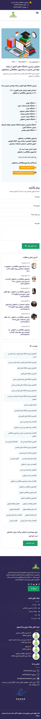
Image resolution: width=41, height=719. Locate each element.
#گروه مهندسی (14, 459)
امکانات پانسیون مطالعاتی (30, 608)
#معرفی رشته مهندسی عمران (28, 470)
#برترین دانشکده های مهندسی (27, 453)
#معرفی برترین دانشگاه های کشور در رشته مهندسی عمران (22, 355)
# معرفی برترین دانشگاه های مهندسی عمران (24, 391)
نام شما (37, 197)
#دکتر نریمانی (13, 521)
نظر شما (37, 223)
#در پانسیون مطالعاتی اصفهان (27, 492)
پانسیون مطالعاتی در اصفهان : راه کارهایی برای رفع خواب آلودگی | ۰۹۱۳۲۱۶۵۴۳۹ (19, 332)
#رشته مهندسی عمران (30, 405)
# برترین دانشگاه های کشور (28, 374)
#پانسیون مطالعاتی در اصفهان (27, 487)
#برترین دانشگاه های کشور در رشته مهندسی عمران (22, 362)
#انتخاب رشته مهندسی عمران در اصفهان (25, 427)
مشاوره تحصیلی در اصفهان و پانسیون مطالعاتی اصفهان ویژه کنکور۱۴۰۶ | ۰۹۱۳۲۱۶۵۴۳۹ (17, 307)
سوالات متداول (33, 611)
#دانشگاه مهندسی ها (12, 442)
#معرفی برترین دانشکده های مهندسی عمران (23, 385)
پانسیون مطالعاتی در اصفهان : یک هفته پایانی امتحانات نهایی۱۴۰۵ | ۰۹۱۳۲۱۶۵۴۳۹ (17, 319)
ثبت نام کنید (30, 543)
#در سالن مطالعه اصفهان (29, 509)
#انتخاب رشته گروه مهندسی (14, 515)
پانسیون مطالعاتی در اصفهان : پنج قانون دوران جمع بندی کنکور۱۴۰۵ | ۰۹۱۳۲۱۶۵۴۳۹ (17, 294)
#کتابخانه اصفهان (14, 509)
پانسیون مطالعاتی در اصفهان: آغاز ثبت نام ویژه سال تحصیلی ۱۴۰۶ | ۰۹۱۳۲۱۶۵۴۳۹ (17, 281)
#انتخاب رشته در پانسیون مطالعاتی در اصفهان (23, 481)
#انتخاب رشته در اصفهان (29, 475)
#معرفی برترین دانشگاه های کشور (26, 368)
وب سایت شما (35, 215)
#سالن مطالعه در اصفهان (29, 504)
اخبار (36, 615)
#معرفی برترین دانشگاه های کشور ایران (25, 410)
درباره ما (33, 588)
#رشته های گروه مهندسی (29, 459)
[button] (38, 12)
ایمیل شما (36, 206)
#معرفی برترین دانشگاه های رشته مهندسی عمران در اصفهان (21, 398)
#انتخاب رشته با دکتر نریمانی (28, 521)
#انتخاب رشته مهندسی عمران (28, 422)
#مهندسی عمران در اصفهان (28, 464)
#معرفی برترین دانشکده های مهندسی (25, 447)
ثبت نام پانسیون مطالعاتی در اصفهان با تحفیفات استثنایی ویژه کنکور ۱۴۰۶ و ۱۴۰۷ (17, 269)
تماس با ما (34, 618)
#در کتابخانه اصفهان (30, 515)
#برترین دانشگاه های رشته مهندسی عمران (24, 379)
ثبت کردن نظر (32, 246)
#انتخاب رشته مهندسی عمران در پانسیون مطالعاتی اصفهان (22, 434)
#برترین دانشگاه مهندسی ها (28, 442)
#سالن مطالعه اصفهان (13, 504)
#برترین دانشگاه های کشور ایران (27, 416)
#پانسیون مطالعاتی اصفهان (28, 498)
